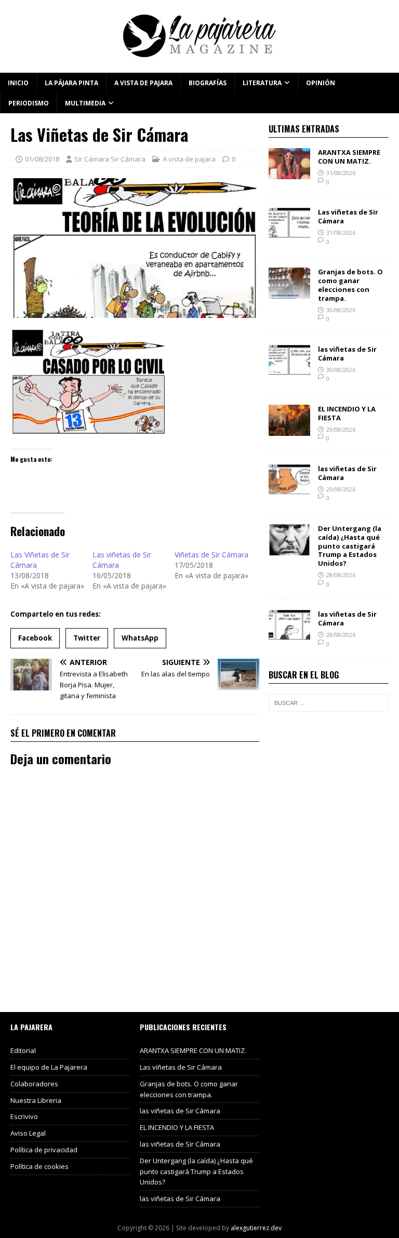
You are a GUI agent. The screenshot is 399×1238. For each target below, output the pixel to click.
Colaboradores (34, 1083)
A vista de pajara (143, 82)
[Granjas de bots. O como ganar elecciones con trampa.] (289, 293)
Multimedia (85, 103)
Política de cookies (39, 1166)
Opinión (320, 82)
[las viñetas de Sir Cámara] (289, 370)
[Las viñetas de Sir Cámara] (289, 233)
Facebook (35, 638)
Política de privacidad (43, 1149)
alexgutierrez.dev (256, 1227)
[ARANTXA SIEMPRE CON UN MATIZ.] (289, 173)
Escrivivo (24, 1116)
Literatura (262, 82)
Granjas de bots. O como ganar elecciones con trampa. (350, 285)
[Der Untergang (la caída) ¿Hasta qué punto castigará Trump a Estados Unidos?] (289, 549)
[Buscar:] (328, 703)
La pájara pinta (71, 82)
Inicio (18, 82)
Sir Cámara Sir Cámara (109, 159)
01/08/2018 (42, 159)
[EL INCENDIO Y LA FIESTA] (289, 429)
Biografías (208, 82)
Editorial (23, 1050)
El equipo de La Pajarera (48, 1067)
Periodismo (28, 103)
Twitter (86, 638)
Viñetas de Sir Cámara (211, 555)
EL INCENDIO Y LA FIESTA (347, 413)
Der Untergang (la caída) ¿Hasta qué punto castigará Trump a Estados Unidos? (349, 546)
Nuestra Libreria (35, 1100)
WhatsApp (140, 638)
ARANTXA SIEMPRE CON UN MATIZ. (349, 157)
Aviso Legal (28, 1133)
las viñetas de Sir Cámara (347, 353)
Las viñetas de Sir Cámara (348, 216)
